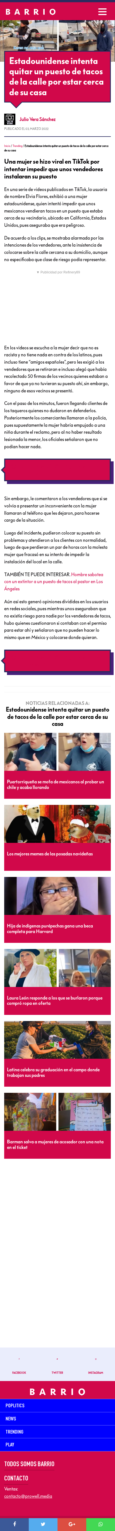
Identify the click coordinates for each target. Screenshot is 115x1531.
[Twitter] (43, 1524)
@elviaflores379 (32, 466)
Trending (17, 145)
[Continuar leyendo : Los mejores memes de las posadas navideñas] (57, 824)
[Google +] (72, 1524)
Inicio (7, 145)
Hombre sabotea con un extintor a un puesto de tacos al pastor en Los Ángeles (53, 581)
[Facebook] (14, 1524)
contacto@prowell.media (28, 1496)
